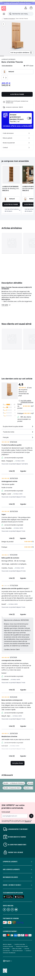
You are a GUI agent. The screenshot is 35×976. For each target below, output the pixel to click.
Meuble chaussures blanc (12, 788)
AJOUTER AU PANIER (17, 94)
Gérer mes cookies (17, 948)
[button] (31, 7)
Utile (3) (12, 578)
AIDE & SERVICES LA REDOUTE (11, 869)
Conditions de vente (8, 946)
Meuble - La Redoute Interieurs (13, 783)
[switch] (20, 118)
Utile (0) (12, 471)
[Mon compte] (25, 7)
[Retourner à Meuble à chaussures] (3, 24)
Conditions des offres (19, 944)
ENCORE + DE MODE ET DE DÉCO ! (12, 885)
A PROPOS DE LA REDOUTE (10, 861)
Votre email (6, 812)
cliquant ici (28, 821)
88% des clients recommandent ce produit (24, 419)
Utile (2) (12, 756)
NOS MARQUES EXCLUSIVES (10, 877)
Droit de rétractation (18, 950)
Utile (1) (11, 538)
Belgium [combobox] (7, 961)
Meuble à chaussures (9, 18)
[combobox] (17, 427)
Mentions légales (7, 944)
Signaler (23, 471)
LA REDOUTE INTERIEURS (8, 59)
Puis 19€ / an (17, 118)
